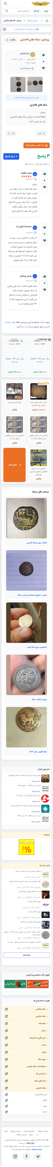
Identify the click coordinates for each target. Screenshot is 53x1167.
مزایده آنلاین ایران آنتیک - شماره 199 (28, 795)
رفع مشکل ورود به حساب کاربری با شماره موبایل (25, 881)
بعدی (40, 133)
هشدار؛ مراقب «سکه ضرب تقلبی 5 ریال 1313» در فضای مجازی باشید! (22, 933)
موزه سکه (42, 1059)
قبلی (13, 133)
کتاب (43, 1045)
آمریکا (45, 1111)
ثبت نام (36, 11)
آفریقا (45, 1100)
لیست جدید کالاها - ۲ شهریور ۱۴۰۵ (29, 785)
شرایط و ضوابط (43, 1131)
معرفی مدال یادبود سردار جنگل (31, 922)
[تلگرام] (38, 1156)
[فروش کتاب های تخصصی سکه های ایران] (38, 987)
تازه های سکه (40, 1081)
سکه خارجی (41, 1088)
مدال (43, 1030)
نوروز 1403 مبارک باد (34, 902)
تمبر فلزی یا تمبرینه (38, 1038)
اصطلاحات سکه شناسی (36, 1066)
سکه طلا (42, 1023)
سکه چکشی (41, 1009)
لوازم (44, 1052)
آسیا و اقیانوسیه (41, 1094)
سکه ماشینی (41, 1016)
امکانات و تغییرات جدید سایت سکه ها (28, 871)
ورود (46, 11)
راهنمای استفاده (29, 1131)
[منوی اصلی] (5, 3)
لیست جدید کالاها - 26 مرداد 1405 (28, 816)
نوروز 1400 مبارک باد (34, 912)
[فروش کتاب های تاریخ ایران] (15, 987)
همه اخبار (26, 955)
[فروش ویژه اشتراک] (26, 29)
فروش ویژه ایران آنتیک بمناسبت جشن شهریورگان (24, 775)
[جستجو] (6, 11)
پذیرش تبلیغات (21, 1134)
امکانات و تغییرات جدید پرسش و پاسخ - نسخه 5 (24, 942)
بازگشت (12, 40)
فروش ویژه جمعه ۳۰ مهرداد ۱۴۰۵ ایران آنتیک (25, 806)
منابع (31, 1134)
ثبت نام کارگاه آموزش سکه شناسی (30, 891)
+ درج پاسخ (11, 156)
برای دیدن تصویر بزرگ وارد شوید (26, 97)
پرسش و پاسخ (16, 1131)
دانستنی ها (41, 1074)
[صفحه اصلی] (47, 21)
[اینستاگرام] (15, 1156)
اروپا (45, 1106)
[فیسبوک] (26, 1156)
